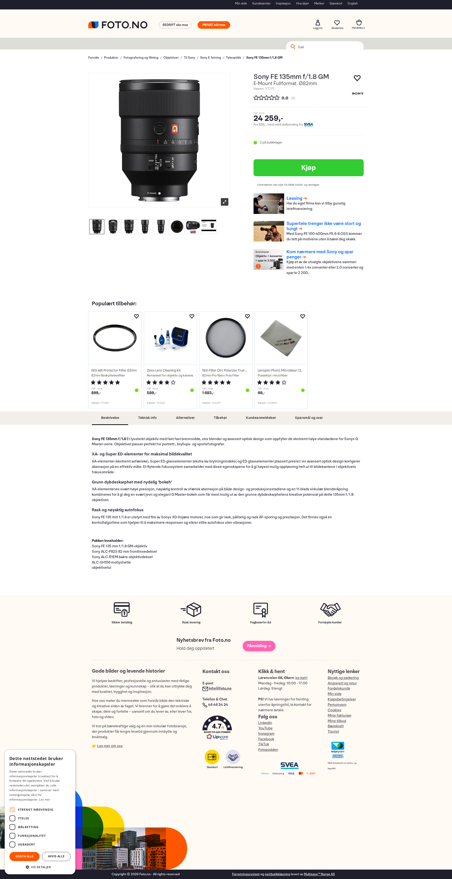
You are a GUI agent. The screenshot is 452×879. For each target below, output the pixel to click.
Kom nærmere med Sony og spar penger (320, 254)
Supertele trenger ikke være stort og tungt (324, 226)
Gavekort (336, 3)
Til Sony (189, 58)
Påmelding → (259, 645)
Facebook (266, 739)
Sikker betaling (122, 622)
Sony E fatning (210, 58)
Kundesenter (261, 3)
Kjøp (308, 168)
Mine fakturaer (339, 715)
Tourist (333, 731)
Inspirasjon (283, 3)
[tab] (110, 418)
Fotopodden (268, 750)
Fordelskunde (339, 688)
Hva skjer (302, 3)
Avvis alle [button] (56, 856)
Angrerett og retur (342, 683)
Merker (319, 3)
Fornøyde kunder (330, 622)
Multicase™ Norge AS (319, 874)
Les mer (44, 799)
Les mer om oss (110, 746)
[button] (225, 728)
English (353, 3)
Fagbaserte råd (260, 622)
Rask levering (191, 622)
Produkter (111, 58)
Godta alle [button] (24, 856)
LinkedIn (265, 723)
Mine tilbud (337, 721)
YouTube (265, 728)
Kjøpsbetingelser (342, 699)
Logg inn (318, 22)
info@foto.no (220, 688)
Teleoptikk (233, 58)
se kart (301, 678)
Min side (241, 3)
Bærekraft (336, 726)
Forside (93, 58)
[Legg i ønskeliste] (357, 79)
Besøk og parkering (343, 678)
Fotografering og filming (141, 58)
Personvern (337, 705)
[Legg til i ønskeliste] (136, 316)
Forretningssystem (246, 874)
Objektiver (171, 58)
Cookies (334, 710)
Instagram (266, 734)
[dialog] (40, 812)
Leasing (294, 198)
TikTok (263, 744)
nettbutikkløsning (277, 874)
